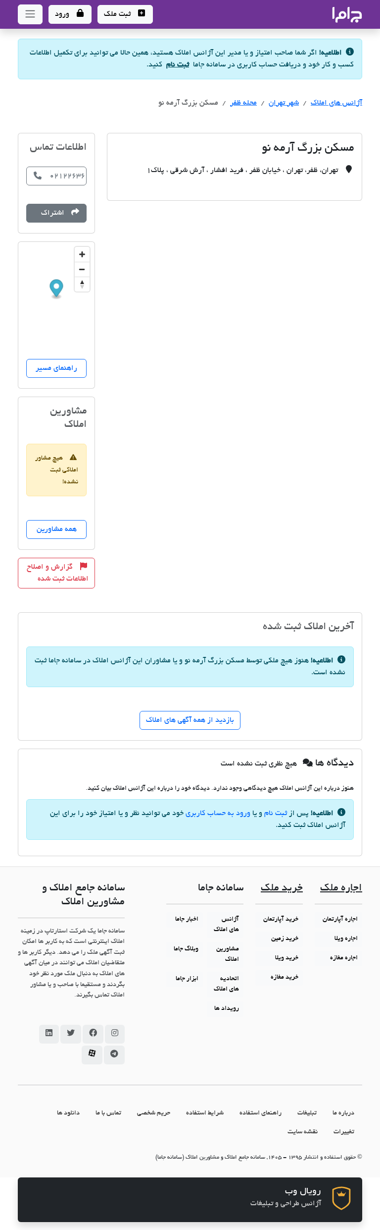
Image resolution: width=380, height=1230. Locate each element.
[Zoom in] (82, 254)
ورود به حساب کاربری (218, 814)
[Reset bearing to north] (82, 284)
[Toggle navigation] (30, 14)
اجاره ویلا (346, 939)
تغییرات (343, 1132)
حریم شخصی (153, 1113)
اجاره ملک (341, 888)
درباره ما (343, 1113)
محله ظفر (243, 103)
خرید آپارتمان (280, 919)
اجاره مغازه (344, 958)
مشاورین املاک (227, 954)
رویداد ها (226, 1008)
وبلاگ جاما (186, 949)
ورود (63, 14)
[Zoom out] (82, 269)
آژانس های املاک (336, 103)
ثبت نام (177, 65)
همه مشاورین (57, 529)
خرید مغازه (284, 977)
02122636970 (68, 176)
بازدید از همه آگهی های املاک (190, 720)
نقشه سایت (302, 1132)
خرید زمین (284, 939)
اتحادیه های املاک (226, 984)
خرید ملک (282, 888)
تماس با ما (108, 1113)
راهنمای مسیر (56, 368)
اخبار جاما (186, 919)
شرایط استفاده (205, 1113)
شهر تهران (284, 103)
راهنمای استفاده (260, 1113)
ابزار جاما (187, 979)
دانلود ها (68, 1113)
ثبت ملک (118, 14)
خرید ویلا (286, 958)
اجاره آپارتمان (340, 919)
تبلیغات (307, 1113)
